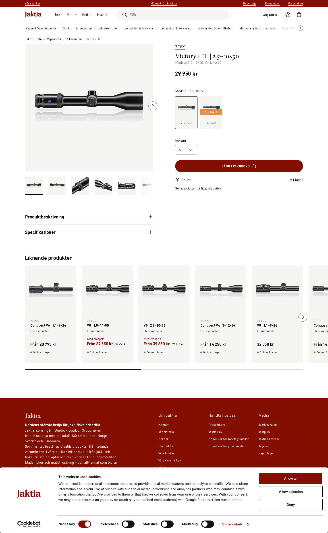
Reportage (249, 3)
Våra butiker (166, 453)
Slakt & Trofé (291, 28)
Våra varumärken (169, 460)
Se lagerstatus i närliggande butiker (198, 188)
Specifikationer (40, 232)
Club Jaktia (165, 446)
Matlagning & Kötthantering (257, 28)
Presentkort (295, 3)
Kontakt (163, 424)
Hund (102, 14)
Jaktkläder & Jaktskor (139, 28)
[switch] (128, 524)
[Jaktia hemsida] (33, 15)
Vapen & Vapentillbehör (41, 28)
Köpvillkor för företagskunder (228, 439)
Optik (66, 28)
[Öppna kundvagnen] (299, 15)
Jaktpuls (264, 432)
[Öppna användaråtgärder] (287, 15)
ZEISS (180, 46)
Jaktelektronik (107, 28)
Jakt (58, 14)
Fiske (72, 14)
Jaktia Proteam (268, 439)
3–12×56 (211, 118)
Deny (291, 504)
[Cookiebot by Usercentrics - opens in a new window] (28, 524)
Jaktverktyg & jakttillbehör (215, 28)
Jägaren (263, 446)
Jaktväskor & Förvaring (175, 28)
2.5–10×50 (186, 123)
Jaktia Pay (215, 432)
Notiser (163, 467)
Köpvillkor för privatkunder (226, 446)
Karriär (163, 439)
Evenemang (272, 3)
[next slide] (302, 317)
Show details (232, 524)
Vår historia (166, 432)
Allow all (290, 478)
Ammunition (84, 28)
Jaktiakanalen (267, 424)
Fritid (87, 14)
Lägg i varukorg (236, 166)
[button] (152, 105)
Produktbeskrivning (44, 216)
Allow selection (291, 492)
